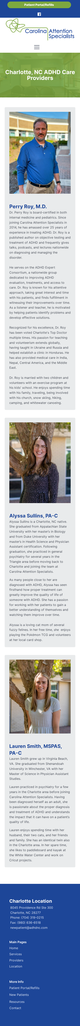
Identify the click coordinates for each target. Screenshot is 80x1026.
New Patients (19, 995)
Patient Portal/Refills (39, 5)
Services (15, 954)
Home (13, 948)
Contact (15, 1008)
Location (15, 966)
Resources (16, 1002)
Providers (16, 960)
